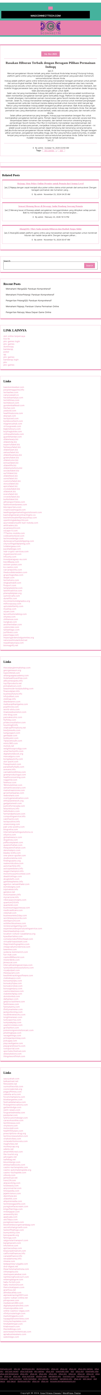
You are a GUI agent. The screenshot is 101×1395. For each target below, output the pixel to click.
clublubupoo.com (12, 978)
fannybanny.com (11, 1006)
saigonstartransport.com (15, 1240)
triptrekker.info (10, 889)
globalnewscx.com (12, 837)
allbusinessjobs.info (13, 680)
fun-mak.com (10, 954)
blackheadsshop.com (13, 931)
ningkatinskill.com (12, 582)
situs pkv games (85, 1369)
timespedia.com (11, 1190)
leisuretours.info (11, 808)
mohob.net (8, 746)
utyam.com (8, 611)
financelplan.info (11, 691)
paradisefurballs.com (13, 766)
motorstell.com (10, 1128)
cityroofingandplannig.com (16, 543)
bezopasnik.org (11, 1235)
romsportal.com (11, 1048)
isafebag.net (9, 1159)
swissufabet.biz (11, 452)
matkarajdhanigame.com (15, 704)
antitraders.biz (10, 525)
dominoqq (8, 346)
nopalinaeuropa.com (13, 642)
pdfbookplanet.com (13, 842)
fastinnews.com (11, 1004)
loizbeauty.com (11, 1185)
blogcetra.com (10, 829)
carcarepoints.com (12, 569)
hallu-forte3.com (11, 1282)
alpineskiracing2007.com (15, 1295)
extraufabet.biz (11, 462)
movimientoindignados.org (16, 601)
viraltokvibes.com (12, 1138)
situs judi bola (26, 1371)
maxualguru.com (11, 756)
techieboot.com (11, 402)
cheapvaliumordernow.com (16, 946)
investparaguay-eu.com (15, 559)
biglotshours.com (12, 429)
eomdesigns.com (11, 886)
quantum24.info (11, 902)
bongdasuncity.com (13, 759)
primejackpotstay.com (14, 1038)
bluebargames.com (12, 1099)
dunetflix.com (10, 598)
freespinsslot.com (12, 764)
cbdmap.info (9, 699)
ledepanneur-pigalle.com (15, 1263)
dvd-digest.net (10, 1266)
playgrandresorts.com (14, 1046)
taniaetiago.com (11, 629)
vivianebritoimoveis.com (15, 1141)
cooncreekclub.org (12, 1089)
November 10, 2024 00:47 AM (57, 240)
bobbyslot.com (10, 738)
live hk (6, 338)
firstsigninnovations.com (15, 1104)
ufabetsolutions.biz (12, 468)
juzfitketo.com (10, 632)
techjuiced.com (11, 418)
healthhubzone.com (13, 413)
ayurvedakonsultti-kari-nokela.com (20, 522)
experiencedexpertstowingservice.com (22, 928)
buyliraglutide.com (12, 431)
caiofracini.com (11, 819)
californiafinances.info (14, 1253)
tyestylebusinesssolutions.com (18, 967)
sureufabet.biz (10, 478)
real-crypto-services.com (16, 551)
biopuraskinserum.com (14, 1250)
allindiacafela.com (12, 1292)
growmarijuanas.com (13, 793)
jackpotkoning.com (12, 1012)
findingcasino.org (12, 860)
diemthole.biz (10, 1196)
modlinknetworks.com (14, 1014)
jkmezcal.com (10, 962)
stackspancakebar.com (14, 1274)
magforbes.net (10, 1144)
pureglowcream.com (13, 1222)
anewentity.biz (10, 1214)
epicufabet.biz (10, 486)
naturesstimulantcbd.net (15, 640)
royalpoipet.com (11, 970)
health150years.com (13, 1130)
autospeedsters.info (13, 868)
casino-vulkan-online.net (15, 1297)
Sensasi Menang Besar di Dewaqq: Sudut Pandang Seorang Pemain (50, 206)
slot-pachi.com (10, 761)
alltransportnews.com (14, 502)
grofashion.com (11, 1027)
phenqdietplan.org (12, 593)
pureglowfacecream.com (15, 1206)
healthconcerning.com (14, 777)
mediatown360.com (13, 1303)
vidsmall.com (9, 913)
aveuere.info (9, 769)
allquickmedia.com (12, 1201)
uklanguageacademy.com (16, 675)
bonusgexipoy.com (12, 988)
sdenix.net (8, 1149)
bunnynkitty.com (11, 1232)
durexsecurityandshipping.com (18, 541)
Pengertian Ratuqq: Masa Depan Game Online (28, 312)
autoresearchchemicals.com (17, 1331)
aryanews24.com (11, 528)
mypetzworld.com (12, 554)
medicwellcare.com (13, 910)
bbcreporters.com (12, 507)
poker (6, 351)
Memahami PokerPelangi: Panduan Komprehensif (30, 294)
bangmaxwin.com (12, 1243)
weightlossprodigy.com (15, 748)
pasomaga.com (11, 635)
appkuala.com (10, 1217)
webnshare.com (11, 795)
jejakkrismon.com (12, 1193)
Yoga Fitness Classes (50, 1393)
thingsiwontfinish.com (14, 1056)
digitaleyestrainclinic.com (16, 1305)
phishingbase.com (12, 1033)
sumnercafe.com (11, 595)
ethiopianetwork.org (13, 800)
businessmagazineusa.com (16, 907)
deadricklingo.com (12, 876)
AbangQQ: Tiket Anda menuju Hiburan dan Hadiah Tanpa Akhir (50, 229)
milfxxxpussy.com (12, 603)
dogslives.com (10, 839)
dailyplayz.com (10, 999)
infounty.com (9, 556)
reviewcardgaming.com (15, 926)
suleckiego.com (11, 1337)
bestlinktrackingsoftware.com (18, 975)
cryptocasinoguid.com (14, 509)
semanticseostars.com (14, 787)
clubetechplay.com (12, 993)
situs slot (50, 1371)
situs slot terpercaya (9, 1374)
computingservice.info (14, 816)
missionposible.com (13, 1308)
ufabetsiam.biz (10, 449)
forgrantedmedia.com (14, 1112)
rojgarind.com (10, 779)
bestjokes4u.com (11, 730)
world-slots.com (11, 709)
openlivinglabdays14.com (15, 520)
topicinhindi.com (11, 673)
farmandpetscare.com (14, 813)
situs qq (54, 1369)
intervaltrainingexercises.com (17, 965)
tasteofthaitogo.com (13, 1230)
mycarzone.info (11, 897)
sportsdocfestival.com (14, 1051)
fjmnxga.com (9, 1237)
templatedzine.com (12, 588)
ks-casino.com (10, 567)
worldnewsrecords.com (15, 918)
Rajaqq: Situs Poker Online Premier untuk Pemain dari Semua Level (50, 183)
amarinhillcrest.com (13, 1151)
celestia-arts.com (12, 1094)
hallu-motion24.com (13, 1284)
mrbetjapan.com (11, 1211)
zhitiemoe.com (10, 619)
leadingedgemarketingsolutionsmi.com (22, 512)
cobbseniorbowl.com (13, 535)
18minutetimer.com (12, 785)
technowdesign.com (13, 538)
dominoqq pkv (28, 1369)
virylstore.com (10, 1125)
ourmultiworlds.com (13, 1086)
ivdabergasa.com (12, 546)
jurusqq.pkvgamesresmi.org (62, 1381)
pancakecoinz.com (12, 717)
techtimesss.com (11, 1123)
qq (4, 354)
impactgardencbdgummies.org (18, 637)
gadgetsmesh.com (12, 803)
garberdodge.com (12, 1107)
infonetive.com (10, 1245)
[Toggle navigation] (50, 8)
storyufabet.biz (11, 483)
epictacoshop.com (12, 1248)
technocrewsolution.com (15, 1136)
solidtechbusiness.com (14, 923)
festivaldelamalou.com (14, 1102)
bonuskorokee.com (12, 986)
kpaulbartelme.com (13, 936)
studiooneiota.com (12, 858)
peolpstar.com (10, 1115)
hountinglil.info (10, 725)
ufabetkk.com (10, 1198)
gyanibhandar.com (12, 436)
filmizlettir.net (10, 1084)
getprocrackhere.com (14, 1001)
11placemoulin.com (12, 740)
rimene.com (9, 1261)
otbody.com (9, 1175)
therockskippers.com (13, 1287)
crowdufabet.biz (11, 496)
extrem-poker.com (12, 564)
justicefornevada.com (14, 806)
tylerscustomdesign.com (15, 1117)
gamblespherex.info (13, 881)
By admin (39, 148)
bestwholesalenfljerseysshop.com (20, 517)
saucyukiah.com (11, 1078)
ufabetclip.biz (10, 442)
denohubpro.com (11, 850)
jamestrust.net (10, 1177)
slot (61, 150)
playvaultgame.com (13, 1043)
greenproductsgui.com (14, 774)
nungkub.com (10, 622)
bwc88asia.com (11, 562)
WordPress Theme (72, 1393)
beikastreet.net (10, 1081)
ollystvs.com (9, 834)
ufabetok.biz (9, 491)
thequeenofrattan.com (14, 847)
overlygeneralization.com (16, 798)
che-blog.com (10, 714)
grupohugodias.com (13, 575)
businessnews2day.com (15, 915)
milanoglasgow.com (13, 1279)
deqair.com (8, 577)
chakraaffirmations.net (14, 727)
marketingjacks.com (13, 1316)
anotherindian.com (12, 624)
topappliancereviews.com (16, 1318)
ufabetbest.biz (10, 475)
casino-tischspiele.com (14, 1172)
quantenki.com (10, 905)
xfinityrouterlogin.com (14, 1313)
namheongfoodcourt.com (16, 1277)
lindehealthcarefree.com (15, 678)
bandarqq (8, 349)
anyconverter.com (12, 1188)
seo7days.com (10, 1219)
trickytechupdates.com (14, 1321)
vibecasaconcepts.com (14, 899)
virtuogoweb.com (12, 426)
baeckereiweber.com (13, 387)
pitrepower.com (11, 1300)
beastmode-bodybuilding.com (18, 688)
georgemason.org (12, 670)
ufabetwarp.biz (10, 439)
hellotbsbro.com (11, 811)
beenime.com (10, 949)
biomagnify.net (10, 645)
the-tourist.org (10, 1154)
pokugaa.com (10, 1040)
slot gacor (87, 1379)
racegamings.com (12, 1035)
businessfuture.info (12, 693)
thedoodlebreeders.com (15, 572)
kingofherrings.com (13, 1209)
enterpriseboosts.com (14, 1164)
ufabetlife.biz (9, 465)
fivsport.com (9, 585)
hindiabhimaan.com (13, 1323)
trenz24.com (9, 1180)
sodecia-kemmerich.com (15, 952)
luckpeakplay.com (12, 1022)
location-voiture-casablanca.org (19, 933)
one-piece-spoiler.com (14, 855)
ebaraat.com (9, 415)
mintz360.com (10, 743)
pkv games (49, 150)
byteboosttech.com (13, 421)
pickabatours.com (12, 686)
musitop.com (9, 609)
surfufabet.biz (10, 473)
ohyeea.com (9, 616)
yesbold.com (9, 410)
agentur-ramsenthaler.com (16, 884)
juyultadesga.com (12, 549)
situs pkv (24, 1374)
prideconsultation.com (14, 722)
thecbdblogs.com (12, 1329)
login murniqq (15, 1379)
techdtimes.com (11, 400)
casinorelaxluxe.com (13, 991)
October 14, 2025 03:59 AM (57, 148)
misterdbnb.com (11, 959)
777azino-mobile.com (14, 533)
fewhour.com (9, 782)
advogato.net (10, 1157)
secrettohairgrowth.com (15, 1227)
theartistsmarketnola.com (16, 1269)
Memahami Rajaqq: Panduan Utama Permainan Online (32, 306)
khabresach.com (11, 1326)
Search (6, 261)
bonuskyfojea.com (12, 983)
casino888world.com (13, 957)
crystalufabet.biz (11, 489)
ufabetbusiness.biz (12, 455)
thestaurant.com (11, 973)
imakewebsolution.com (14, 712)
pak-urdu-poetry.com (14, 826)
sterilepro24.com (11, 920)
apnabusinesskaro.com (14, 1334)
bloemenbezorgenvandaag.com (19, 1224)
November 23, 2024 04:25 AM (57, 194)
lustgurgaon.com (11, 733)
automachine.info (12, 866)
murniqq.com (69, 1376)
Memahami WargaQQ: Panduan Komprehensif (28, 288)
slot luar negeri (11, 1371)
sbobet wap (41, 1376)
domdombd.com (11, 996)
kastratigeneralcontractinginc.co (19, 515)
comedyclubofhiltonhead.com (18, 939)
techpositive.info (11, 821)
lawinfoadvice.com (12, 590)
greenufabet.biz (11, 457)
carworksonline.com (13, 1120)
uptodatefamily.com (13, 606)
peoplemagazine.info (13, 389)
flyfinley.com (9, 719)
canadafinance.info (12, 1256)
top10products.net (12, 683)
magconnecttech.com (46, 15)
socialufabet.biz (11, 470)
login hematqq (29, 1379)
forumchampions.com (14, 1097)
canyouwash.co (11, 395)
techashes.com (10, 392)
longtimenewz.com (12, 1017)
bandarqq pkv (55, 1376)
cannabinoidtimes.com (14, 772)
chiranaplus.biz (10, 1271)
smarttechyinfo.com (13, 751)
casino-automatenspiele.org (17, 1170)
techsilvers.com (11, 580)
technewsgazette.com (14, 1203)
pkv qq (17, 1369)
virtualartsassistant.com (15, 941)
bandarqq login (11, 359)
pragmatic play (62, 1371)
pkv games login (11, 341)
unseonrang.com (11, 824)
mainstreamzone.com (14, 790)
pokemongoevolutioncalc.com (18, 1030)
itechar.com (9, 408)
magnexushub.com (12, 423)
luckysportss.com (12, 1019)
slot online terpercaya (14, 336)
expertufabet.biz (11, 444)
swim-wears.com (11, 1110)
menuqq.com (6, 1369)
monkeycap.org (11, 1146)
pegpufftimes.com (12, 1091)
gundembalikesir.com (13, 405)
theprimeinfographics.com (16, 944)
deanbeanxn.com (11, 701)
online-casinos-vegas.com (16, 1310)
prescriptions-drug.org (14, 1133)
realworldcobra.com (13, 863)
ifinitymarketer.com (13, 1009)
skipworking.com (11, 1183)
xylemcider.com (11, 627)
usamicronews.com (12, 1025)
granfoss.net (9, 1290)
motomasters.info (12, 894)
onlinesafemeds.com (13, 434)
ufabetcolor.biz (10, 460)
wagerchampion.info (13, 871)
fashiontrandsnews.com (15, 504)
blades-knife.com (12, 853)
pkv (5, 362)
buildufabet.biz (10, 499)
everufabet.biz (10, 494)
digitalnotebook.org (13, 753)
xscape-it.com (10, 530)
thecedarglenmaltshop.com (17, 667)
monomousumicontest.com (16, 873)
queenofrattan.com (12, 845)
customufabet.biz (12, 481)
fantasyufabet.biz (12, 447)
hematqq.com (82, 1376)
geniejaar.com (10, 735)
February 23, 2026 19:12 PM (57, 217)
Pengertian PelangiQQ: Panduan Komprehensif (29, 300)
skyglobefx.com (11, 879)
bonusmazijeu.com (12, 980)
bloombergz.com (11, 1162)
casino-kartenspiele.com (15, 1167)
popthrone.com (11, 706)
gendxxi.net (9, 892)
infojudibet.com (11, 696)
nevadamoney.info (12, 1258)
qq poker (54, 1379)
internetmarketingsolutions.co (18, 832)
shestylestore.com (12, 1053)
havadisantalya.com (13, 397)
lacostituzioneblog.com (15, 614)
